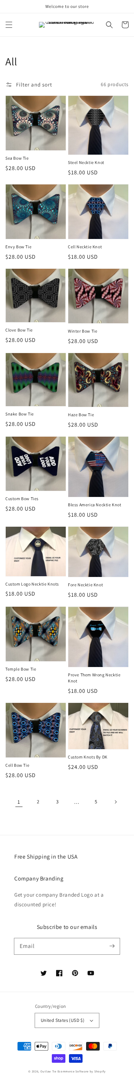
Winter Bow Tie (82, 331)
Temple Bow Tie (20, 669)
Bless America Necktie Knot (94, 504)
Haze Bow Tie (81, 414)
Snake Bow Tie (19, 414)
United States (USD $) (62, 1020)
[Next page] (115, 802)
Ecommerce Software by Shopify (82, 1071)
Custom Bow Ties (22, 498)
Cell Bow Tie (17, 765)
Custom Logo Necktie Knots (32, 584)
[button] (9, 25)
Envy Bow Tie (18, 246)
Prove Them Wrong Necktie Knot (94, 678)
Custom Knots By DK (88, 757)
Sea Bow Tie (17, 158)
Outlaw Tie (49, 1071)
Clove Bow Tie (19, 330)
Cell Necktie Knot (85, 246)
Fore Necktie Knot (85, 584)
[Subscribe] (112, 946)
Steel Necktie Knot (86, 162)
